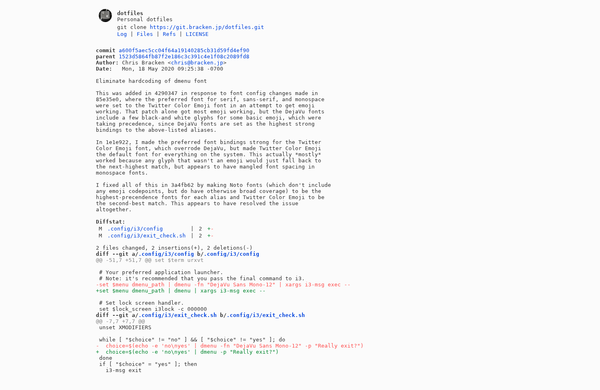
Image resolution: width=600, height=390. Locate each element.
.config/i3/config (135, 229)
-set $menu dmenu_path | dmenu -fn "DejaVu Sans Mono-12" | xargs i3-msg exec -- (223, 284)
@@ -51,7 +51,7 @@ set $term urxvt (150, 260)
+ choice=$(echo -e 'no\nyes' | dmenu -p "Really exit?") (187, 352)
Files (145, 34)
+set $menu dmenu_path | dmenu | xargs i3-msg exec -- (181, 291)
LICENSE (197, 34)
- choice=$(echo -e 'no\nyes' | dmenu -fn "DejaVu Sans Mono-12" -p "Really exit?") (230, 346)
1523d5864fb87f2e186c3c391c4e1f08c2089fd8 (184, 56)
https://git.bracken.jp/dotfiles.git (207, 27)
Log (122, 34)
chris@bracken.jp (197, 63)
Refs (169, 34)
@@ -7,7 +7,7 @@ (120, 321)
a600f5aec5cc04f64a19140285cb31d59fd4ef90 (184, 50)
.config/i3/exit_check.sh (146, 236)
